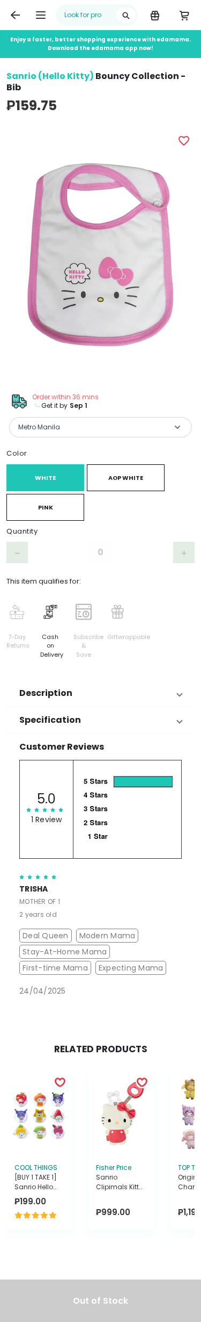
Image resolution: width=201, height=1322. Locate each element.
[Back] (15, 15)
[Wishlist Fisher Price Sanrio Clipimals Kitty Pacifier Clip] (142, 1081)
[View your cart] (184, 15)
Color (16, 453)
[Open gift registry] (154, 15)
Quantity (22, 531)
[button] (100, 693)
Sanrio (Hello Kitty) (50, 76)
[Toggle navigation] (40, 15)
